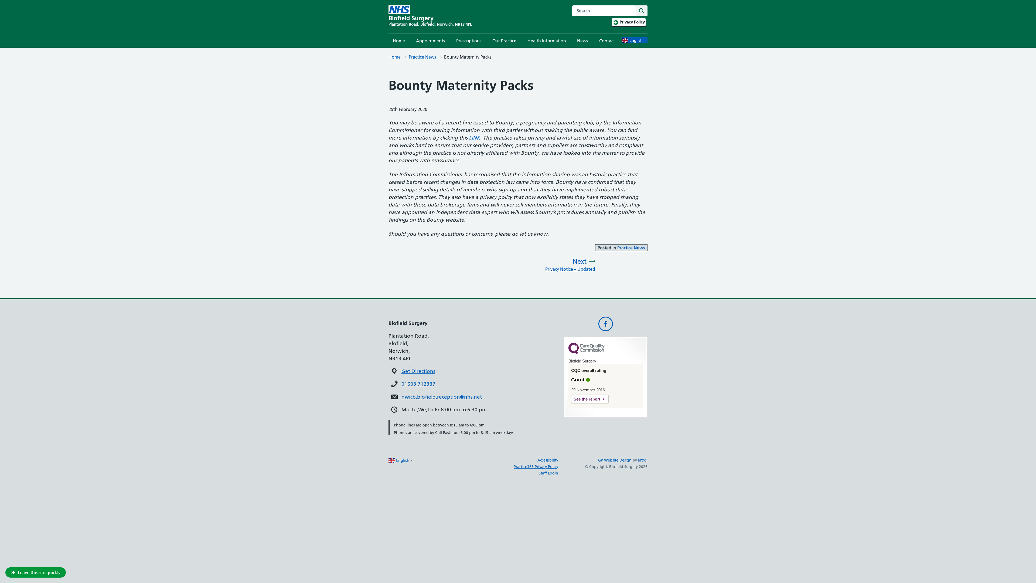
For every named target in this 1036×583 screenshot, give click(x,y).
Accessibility (547, 460)
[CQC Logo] (586, 353)
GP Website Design (615, 460)
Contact (607, 40)
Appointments (430, 40)
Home (399, 40)
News (582, 40)
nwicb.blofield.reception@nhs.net (441, 397)
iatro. (643, 460)
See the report (587, 399)
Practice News (422, 57)
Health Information (546, 40)
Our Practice (504, 40)
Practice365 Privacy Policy (536, 466)
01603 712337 (418, 384)
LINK (474, 138)
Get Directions (418, 371)
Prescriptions (468, 40)
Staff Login (548, 473)
